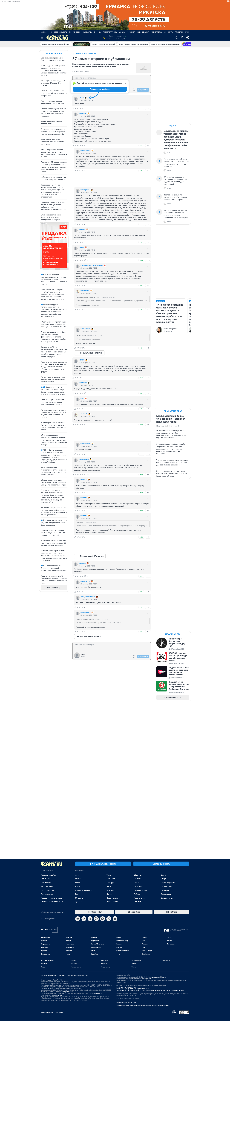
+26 (141, 474)
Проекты (179, 32)
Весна (77, 883)
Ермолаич (82, 229)
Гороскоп (131, 32)
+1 (141, 108)
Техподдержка (47, 894)
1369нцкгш (82, 563)
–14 (148, 576)
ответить (79, 108)
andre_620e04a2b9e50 (87, 597)
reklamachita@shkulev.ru (158, 977)
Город (77, 886)
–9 (148, 424)
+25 (141, 378)
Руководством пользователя (126, 987)
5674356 (81, 360)
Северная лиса (85, 150)
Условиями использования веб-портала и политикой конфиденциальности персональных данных (150, 990)
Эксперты (168, 32)
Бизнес (78, 879)
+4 (141, 631)
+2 (141, 348)
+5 (141, 145)
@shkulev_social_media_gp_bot (140, 979)
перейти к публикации (86, 54)
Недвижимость (60, 32)
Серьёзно (83, 497)
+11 (141, 285)
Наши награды (47, 886)
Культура (110, 883)
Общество (138, 875)
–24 (148, 592)
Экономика (166, 894)
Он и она (137, 879)
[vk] (83, 918)
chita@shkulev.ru (67, 992)
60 (88, 474)
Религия (137, 902)
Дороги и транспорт (83, 890)
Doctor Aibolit (84, 290)
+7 (141, 454)
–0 (148, 108)
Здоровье (79, 902)
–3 (148, 145)
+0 (141, 170)
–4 (148, 510)
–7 (148, 607)
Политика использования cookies (127, 999)
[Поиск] (176, 37)
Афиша (122, 32)
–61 (148, 474)
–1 (148, 242)
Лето (108, 886)
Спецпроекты (167, 898)
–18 (148, 454)
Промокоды (74, 32)
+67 (141, 576)
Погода (97, 32)
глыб (82, 398)
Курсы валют (143, 32)
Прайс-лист (45, 879)
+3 (141, 242)
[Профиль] (188, 37)
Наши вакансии (47, 890)
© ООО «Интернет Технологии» (52, 1012)
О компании (46, 883)
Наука (109, 894)
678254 (81, 98)
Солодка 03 (83, 383)
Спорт (163, 879)
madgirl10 (83, 479)
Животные (79, 898)
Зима (108, 875)
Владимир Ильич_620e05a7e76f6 (91, 265)
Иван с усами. (85, 190)
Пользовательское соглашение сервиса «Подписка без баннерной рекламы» (142, 1005)
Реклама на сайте (48, 875)
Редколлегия (156, 32)
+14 (141, 260)
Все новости (46, 32)
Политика (138, 886)
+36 (141, 424)
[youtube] (115, 918)
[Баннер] (81, 44)
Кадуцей (81, 247)
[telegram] (77, 918)
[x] (108, 918)
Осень (136, 883)
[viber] (96, 918)
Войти (83, 656)
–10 (148, 260)
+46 (141, 492)
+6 (141, 310)
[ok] (90, 918)
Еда (76, 894)
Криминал (110, 879)
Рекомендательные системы (126, 1002)
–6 (148, 393)
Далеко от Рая (85, 581)
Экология (165, 890)
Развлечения (139, 898)
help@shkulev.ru (56, 995)
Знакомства (87, 32)
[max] (102, 918)
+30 (141, 537)
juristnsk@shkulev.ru (95, 993)
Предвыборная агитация (51, 898)
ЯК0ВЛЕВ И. (83, 113)
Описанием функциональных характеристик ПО (132, 989)
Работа (137, 894)
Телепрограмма (110, 32)
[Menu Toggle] (42, 37)
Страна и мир (166, 886)
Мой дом (110, 890)
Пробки (188, 32)
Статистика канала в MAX (52, 902)
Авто (77, 875)
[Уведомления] (182, 37)
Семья (163, 875)
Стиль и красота (168, 883)
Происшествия (140, 890)
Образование (112, 902)
